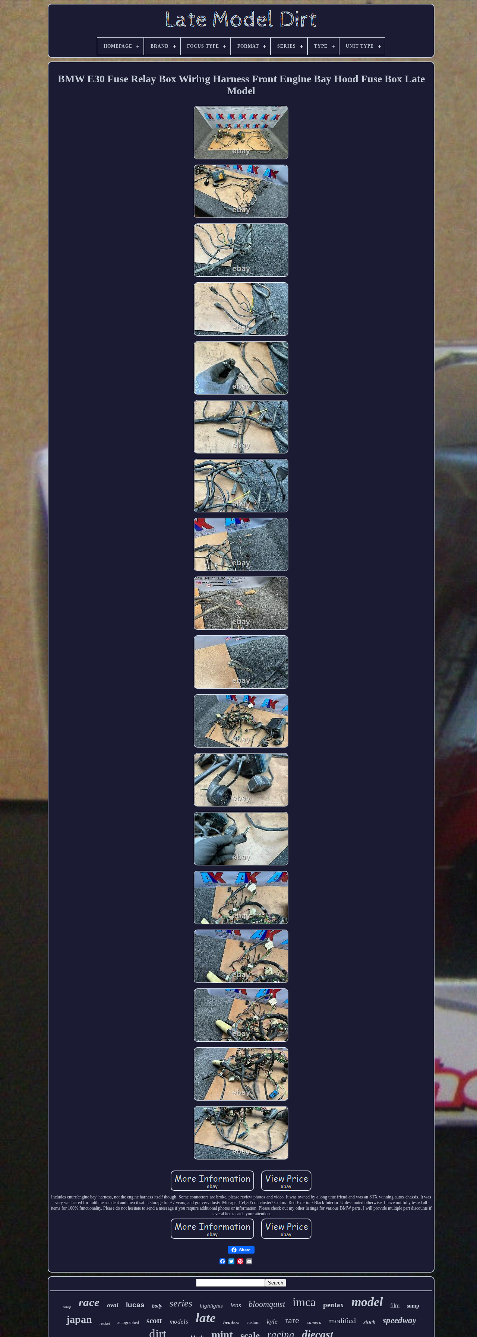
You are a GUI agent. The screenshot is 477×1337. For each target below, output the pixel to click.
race (89, 1302)
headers (231, 1322)
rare (292, 1320)
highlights (211, 1306)
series (181, 1303)
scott (154, 1320)
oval (113, 1305)
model (367, 1302)
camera (314, 1322)
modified (342, 1320)
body (157, 1306)
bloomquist (267, 1304)
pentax (333, 1305)
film (394, 1305)
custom (253, 1322)
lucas (135, 1305)
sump (413, 1306)
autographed (128, 1322)
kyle (272, 1321)
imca (304, 1302)
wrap (67, 1307)
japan (79, 1319)
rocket (104, 1323)
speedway (399, 1320)
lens (235, 1305)
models (179, 1321)
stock (369, 1322)
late (206, 1318)
